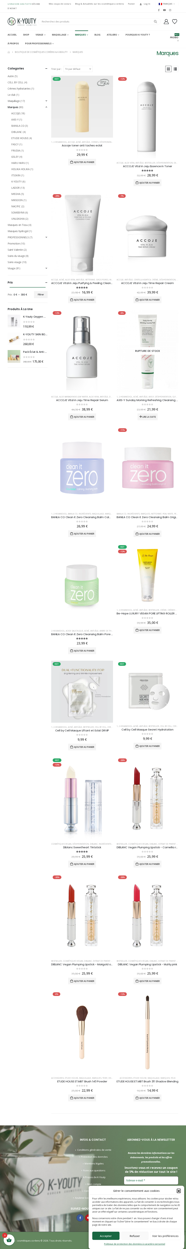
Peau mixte (168, 513)
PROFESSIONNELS (18, 237)
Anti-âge (86, 142)
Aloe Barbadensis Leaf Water (73, 396)
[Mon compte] (166, 21)
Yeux (173, 1078)
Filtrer (41, 294)
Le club (11, 94)
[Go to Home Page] (9, 52)
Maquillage (59, 34)
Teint (104, 1078)
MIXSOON (17, 200)
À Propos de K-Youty (94, 1177)
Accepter (106, 1236)
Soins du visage (16, 256)
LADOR (15, 187)
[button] (179, 1190)
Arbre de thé (106, 631)
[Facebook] (158, 10)
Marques (80, 34)
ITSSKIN (15, 175)
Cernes (94, 142)
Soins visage (14, 262)
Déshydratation (108, 142)
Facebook (80, 1217)
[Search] (155, 21)
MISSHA (15, 194)
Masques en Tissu (18, 225)
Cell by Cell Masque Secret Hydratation (147, 729)
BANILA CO (73, 513)
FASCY (15, 144)
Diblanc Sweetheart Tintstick (82, 847)
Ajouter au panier (84, 162)
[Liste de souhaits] (175, 21)
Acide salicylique (74, 631)
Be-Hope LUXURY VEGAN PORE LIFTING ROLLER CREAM (150, 613)
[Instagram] (170, 10)
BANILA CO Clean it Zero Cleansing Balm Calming (83, 517)
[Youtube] (164, 10)
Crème (155, 279)
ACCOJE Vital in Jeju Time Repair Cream (147, 283)
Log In (147, 3)
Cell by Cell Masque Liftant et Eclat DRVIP (82, 730)
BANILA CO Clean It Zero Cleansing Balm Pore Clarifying (87, 634)
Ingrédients (85, 513)
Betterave (90, 279)
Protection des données (94, 1156)
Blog (97, 34)
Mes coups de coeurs (60, 3)
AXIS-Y (151, 396)
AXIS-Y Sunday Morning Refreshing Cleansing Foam (150, 400)
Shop (26, 34)
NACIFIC (16, 206)
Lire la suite (149, 416)
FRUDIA (15, 150)
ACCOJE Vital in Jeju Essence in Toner (147, 166)
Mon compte (94, 1184)
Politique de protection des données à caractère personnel (134, 1244)
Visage (39, 34)
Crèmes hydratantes (19, 88)
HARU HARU (18, 163)
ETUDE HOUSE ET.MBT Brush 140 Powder (82, 1081)
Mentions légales (94, 1163)
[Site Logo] (22, 22)
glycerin (176, 396)
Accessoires (57, 1078)
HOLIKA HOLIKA (20, 169)
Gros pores (102, 279)
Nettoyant (156, 513)
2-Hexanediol (60, 142)
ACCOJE (71, 142)
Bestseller (150, 163)
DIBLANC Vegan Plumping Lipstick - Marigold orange (85, 964)
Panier (131, 3)
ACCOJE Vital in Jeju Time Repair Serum (82, 400)
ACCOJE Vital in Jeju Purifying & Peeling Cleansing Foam (87, 283)
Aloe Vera (129, 163)
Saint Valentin (15, 249)
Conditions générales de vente (94, 1149)
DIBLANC (94, 844)
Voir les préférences (165, 1236)
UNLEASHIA (18, 218)
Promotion (14, 243)
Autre (11, 76)
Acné (78, 142)
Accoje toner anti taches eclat (82, 145)
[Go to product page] (14, 321)
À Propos (13, 43)
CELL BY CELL (100, 727)
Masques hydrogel (18, 231)
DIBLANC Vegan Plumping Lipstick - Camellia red (148, 847)
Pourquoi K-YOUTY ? (138, 34)
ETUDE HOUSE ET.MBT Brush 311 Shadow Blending (147, 1081)
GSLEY (15, 156)
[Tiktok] (175, 10)
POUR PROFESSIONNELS (38, 43)
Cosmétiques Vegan (61, 844)
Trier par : (56, 69)
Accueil (12, 34)
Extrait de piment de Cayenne (107, 961)
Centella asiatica (142, 279)
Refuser (135, 1236)
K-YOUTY (16, 181)
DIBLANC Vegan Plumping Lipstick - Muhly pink (147, 964)
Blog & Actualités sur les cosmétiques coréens (99, 3)
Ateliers (112, 34)
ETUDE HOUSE (71, 1078)
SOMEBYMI (17, 212)
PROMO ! (174, 37)
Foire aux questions (94, 1170)
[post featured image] (82, 107)
